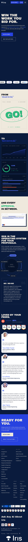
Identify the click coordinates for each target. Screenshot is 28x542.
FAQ (14, 494)
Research (3, 476)
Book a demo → (14, 2)
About (14, 483)
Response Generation (6, 462)
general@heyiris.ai (6, 530)
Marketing (3, 490)
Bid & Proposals (4, 486)
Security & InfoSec (5, 492)
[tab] (13, 255)
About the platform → (9, 439)
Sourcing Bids (4, 478)
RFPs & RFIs (18, 451)
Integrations (4, 451)
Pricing (14, 490)
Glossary (22, 488)
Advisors (22, 492)
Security (15, 492)
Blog (21, 483)
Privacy (3, 533)
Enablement (18, 460)
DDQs (17, 458)
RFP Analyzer (4, 456)
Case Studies (23, 486)
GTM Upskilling (23, 499)
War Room (3, 474)
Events (21, 494)
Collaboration (4, 469)
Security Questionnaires (21, 456)
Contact (15, 497)
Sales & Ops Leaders (5, 488)
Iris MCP (3, 454)
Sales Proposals (19, 454)
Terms (8, 533)
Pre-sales (3, 483)
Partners (15, 488)
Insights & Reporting (5, 465)
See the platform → (8, 39)
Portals (3, 471)
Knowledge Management (6, 460)
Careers (15, 486)
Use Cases (22, 490)
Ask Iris (2, 458)
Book (21, 497)
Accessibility (14, 533)
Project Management (6, 467)
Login (21, 2)
